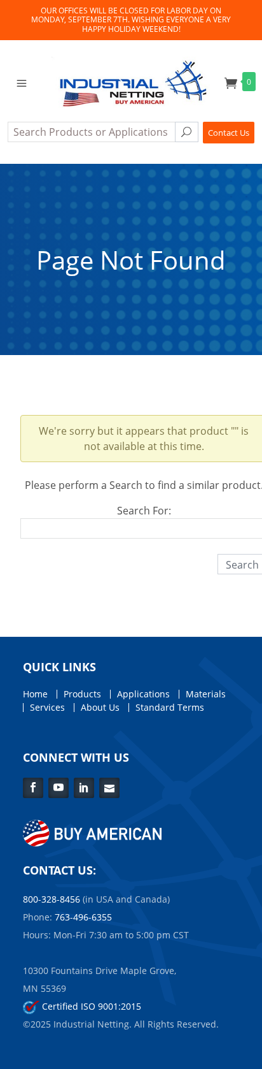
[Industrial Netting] (131, 81)
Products (82, 694)
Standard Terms (169, 707)
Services (47, 707)
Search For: (144, 511)
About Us (100, 707)
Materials (206, 694)
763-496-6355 (83, 917)
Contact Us (228, 132)
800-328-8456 (51, 899)
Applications (143, 694)
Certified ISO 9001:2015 (90, 1006)
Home (35, 694)
